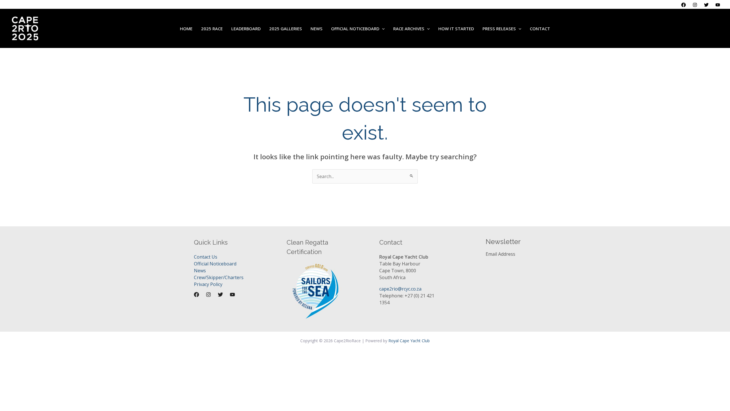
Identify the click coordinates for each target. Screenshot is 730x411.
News (200, 270)
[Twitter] (706, 5)
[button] (382, 28)
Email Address (500, 254)
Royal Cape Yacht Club (409, 340)
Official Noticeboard (215, 264)
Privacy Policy (208, 284)
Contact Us (205, 257)
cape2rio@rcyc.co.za (400, 289)
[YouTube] (717, 5)
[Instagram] (695, 5)
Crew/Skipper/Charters (219, 277)
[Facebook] (683, 5)
